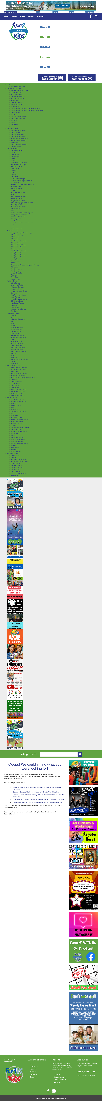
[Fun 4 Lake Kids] (18, 31)
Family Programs (16, 331)
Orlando (55, 12)
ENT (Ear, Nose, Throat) (18, 251)
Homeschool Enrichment (18, 337)
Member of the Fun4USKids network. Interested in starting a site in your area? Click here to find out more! (62, 1067)
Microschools (15, 106)
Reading (13, 114)
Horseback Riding (16, 423)
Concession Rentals (17, 289)
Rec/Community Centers (18, 207)
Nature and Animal (16, 341)
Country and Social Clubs (19, 163)
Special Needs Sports (17, 437)
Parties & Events (12, 281)
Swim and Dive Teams (18, 439)
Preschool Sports (16, 429)
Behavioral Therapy (17, 235)
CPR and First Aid (16, 247)
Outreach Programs (17, 343)
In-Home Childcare (17, 102)
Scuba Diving (15, 433)
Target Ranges (15, 221)
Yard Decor (14, 311)
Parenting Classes (16, 345)
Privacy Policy (34, 1069)
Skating (13, 211)
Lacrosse (13, 425)
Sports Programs (12, 397)
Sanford (71, 12)
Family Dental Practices (18, 255)
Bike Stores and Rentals (18, 369)
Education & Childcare (14, 88)
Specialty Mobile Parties (18, 309)
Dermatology (15, 249)
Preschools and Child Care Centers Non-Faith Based (27, 110)
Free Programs (15, 333)
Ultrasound (14, 275)
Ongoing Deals (15, 463)
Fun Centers (15, 177)
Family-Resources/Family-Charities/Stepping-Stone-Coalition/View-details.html (37, 802)
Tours (12, 225)
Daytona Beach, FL (60, 1080)
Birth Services (15, 239)
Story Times (14, 357)
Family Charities (16, 132)
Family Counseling (16, 253)
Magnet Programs (16, 104)
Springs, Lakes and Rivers (19, 215)
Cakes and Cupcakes (17, 287)
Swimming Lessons (17, 441)
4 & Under (14, 315)
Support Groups (16, 147)
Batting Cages (15, 157)
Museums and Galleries (18, 197)
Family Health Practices (18, 257)
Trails (12, 227)
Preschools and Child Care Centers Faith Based (26, 108)
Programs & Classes (13, 313)
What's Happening (12, 453)
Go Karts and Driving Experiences (21, 181)
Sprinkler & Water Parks (18, 217)
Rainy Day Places (16, 205)
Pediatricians (15, 271)
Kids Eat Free (15, 385)
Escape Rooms (15, 169)
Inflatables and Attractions (19, 299)
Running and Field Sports (19, 431)
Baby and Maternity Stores (19, 367)
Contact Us (33, 1074)
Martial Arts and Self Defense (20, 427)
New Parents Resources (18, 141)
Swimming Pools (16, 219)
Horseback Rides (16, 187)
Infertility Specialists (17, 259)
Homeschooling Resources (19, 138)
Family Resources (12, 128)
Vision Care (14, 277)
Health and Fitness (17, 417)
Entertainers (14, 293)
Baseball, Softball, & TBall (19, 401)
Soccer (13, 435)
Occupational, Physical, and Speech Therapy (25, 265)
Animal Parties (15, 283)
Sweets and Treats (16, 393)
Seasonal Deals (16, 469)
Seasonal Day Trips (17, 467)
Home (6, 17)
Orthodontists (15, 267)
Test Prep (14, 120)
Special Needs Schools (18, 118)
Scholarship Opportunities (19, 116)
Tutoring (13, 122)
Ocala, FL (57, 1074)
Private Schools (15, 112)
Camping (13, 161)
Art (11, 317)
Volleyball (14, 445)
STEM (13, 355)
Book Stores (14, 371)
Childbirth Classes (16, 243)
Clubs (12, 321)
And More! (57, 1082)
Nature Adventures (17, 199)
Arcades (13, 153)
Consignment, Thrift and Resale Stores (23, 377)
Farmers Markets (16, 381)
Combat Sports (15, 409)
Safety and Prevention (18, 347)
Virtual (13, 361)
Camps (9, 84)
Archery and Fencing (17, 399)
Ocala (38, 12)
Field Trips (14, 171)
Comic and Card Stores (18, 375)
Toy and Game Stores (18, 395)
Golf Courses (15, 183)
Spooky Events (15, 471)
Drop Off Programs (17, 94)
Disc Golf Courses (16, 167)
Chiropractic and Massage (19, 245)
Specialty (13, 353)
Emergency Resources (18, 130)
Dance (13, 325)
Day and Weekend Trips (18, 165)
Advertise (31, 17)
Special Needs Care (17, 273)
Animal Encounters (17, 151)
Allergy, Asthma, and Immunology (21, 233)
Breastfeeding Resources (19, 241)
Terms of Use (34, 1066)
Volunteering (15, 363)
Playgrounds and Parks (18, 201)
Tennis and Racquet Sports (19, 443)
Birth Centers (15, 237)
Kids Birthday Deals (17, 301)
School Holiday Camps (18, 86)
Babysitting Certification (18, 319)
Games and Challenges (18, 179)
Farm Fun (14, 457)
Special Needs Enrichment (19, 351)
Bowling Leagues (16, 405)
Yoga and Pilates (16, 451)
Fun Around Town (12, 149)
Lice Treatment (15, 261)
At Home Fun (15, 155)
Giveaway (40, 17)
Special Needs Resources (19, 145)
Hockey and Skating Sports (19, 419)
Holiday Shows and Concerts (20, 461)
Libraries (13, 191)
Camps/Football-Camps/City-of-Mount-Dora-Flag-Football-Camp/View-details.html (39, 800)
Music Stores (15, 387)
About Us (33, 1072)
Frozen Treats (15, 383)
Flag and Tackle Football (18, 411)
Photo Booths (15, 307)
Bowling (13, 159)
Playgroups (14, 143)
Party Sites (14, 305)
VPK (12, 126)
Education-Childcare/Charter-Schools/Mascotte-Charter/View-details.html (36, 792)
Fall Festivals (15, 455)
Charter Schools (16, 92)
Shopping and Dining (13, 365)
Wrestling (14, 449)
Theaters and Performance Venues (22, 223)
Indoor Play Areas (16, 189)
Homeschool (15, 100)
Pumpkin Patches (16, 465)
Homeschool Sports (17, 421)
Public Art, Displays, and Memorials (22, 203)
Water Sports (15, 447)
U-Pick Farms (15, 475)
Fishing (13, 173)
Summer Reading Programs (19, 359)
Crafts (12, 323)
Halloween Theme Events (19, 459)
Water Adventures (16, 229)
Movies (13, 195)
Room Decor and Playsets (19, 389)
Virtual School (15, 124)
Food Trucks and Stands (18, 295)
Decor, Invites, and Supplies (19, 291)
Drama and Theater (17, 327)
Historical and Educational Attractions (22, 185)
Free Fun (14, 175)
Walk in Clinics (15, 279)
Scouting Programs (17, 349)
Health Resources (12, 231)
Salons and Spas (16, 209)
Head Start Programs (17, 98)
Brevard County (59, 1077)
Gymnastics (14, 415)
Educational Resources (18, 96)
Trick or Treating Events (18, 473)
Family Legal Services (18, 134)
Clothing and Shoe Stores (19, 373)
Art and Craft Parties (17, 285)
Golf (12, 413)
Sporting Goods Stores (18, 391)
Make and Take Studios (18, 193)
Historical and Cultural (18, 335)
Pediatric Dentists (16, 269)
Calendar (14, 17)
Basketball (14, 403)
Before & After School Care (19, 90)
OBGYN (13, 263)
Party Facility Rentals (17, 303)
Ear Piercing (14, 379)
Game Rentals (15, 297)
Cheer (13, 407)
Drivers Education (16, 329)
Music (12, 339)
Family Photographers (18, 136)
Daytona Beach (89, 12)
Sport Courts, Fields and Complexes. (22, 213)
